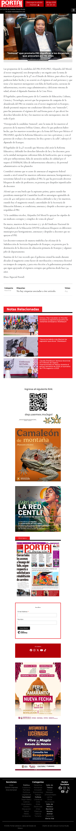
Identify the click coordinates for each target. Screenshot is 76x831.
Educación (26, 809)
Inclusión (38, 790)
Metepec (49, 792)
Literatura (38, 799)
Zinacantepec (50, 795)
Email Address (23, 612)
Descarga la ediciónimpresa (34, 3)
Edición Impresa (11, 787)
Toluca (49, 790)
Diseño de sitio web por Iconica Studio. (55, 826)
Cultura (38, 797)
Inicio (11, 785)
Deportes (50, 816)
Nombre (20, 619)
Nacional (7, 290)
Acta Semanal (11, 790)
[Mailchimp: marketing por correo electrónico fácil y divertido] (22, 633)
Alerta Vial (49, 818)
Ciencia (38, 814)
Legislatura (26, 795)
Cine (38, 802)
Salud (26, 811)
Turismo (38, 816)
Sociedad (26, 797)
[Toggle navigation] (73, 10)
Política (26, 785)
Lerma (49, 797)
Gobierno (26, 787)
